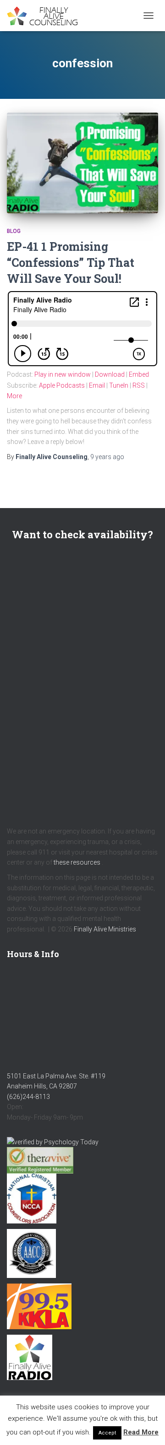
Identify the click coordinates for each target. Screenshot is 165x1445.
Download (110, 374)
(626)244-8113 (28, 1096)
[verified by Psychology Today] (53, 1141)
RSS (138, 385)
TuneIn (118, 385)
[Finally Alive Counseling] (48, 15)
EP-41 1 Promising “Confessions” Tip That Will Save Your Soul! (70, 262)
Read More (141, 1432)
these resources (77, 862)
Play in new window (62, 374)
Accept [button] (107, 1433)
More (14, 396)
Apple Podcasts (62, 385)
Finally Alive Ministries (105, 929)
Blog (14, 231)
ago (107, 456)
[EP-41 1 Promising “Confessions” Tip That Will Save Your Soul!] (82, 163)
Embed (139, 374)
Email (97, 385)
